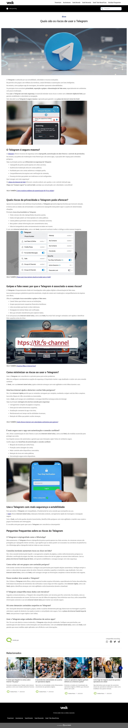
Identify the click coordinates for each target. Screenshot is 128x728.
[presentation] (6, 668)
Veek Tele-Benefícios (99, 2)
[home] (10, 2)
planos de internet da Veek (17, 182)
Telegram (11, 154)
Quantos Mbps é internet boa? (26, 366)
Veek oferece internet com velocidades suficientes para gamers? (37, 422)
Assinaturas (67, 2)
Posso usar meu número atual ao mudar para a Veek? (34, 277)
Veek (9, 514)
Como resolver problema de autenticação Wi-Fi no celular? (35, 191)
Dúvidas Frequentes (114, 2)
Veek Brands (76, 2)
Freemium (58, 2)
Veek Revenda (86, 2)
